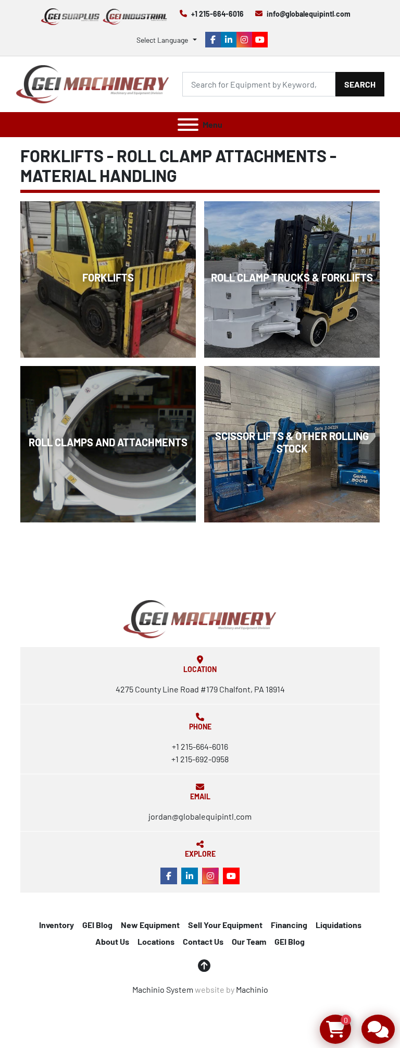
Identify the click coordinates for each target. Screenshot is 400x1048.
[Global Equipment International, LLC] (200, 618)
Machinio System (162, 989)
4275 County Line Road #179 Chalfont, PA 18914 (200, 689)
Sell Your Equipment (225, 925)
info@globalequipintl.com (309, 13)
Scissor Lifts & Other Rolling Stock (292, 442)
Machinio (252, 989)
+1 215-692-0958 (200, 759)
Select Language (162, 39)
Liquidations (338, 925)
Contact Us (203, 941)
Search (360, 84)
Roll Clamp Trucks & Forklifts (292, 277)
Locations (156, 941)
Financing (289, 925)
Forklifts (108, 277)
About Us (112, 941)
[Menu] (188, 124)
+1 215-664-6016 (217, 13)
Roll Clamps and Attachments (108, 442)
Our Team (249, 941)
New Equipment (150, 925)
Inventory (56, 925)
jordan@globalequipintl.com (200, 816)
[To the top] (204, 965)
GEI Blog (97, 925)
